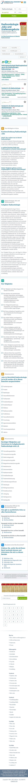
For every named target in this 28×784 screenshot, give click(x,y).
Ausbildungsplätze (14, 699)
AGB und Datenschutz (15, 640)
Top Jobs (12, 661)
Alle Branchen (8, 532)
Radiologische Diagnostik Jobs (13, 560)
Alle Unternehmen (14, 656)
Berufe (11, 712)
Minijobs (12, 666)
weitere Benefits (6, 77)
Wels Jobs (12, 741)
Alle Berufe (7, 568)
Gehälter (12, 714)
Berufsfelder (13, 704)
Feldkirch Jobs (13, 757)
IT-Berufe (12, 664)
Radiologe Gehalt (9, 525)
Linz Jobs (12, 728)
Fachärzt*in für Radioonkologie (11, 88)
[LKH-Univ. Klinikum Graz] (7, 62)
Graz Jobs (12, 726)
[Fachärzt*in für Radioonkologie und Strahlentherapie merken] (25, 102)
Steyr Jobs (12, 755)
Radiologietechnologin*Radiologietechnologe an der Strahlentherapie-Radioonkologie (14, 67)
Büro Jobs (12, 693)
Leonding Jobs (13, 762)
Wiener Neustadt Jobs (15, 752)
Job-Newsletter (23, 598)
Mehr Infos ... (22, 775)
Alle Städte (12, 654)
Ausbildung (12, 669)
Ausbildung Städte (14, 702)
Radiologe (7, 518)
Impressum (12, 642)
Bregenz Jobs (13, 760)
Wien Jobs (12, 723)
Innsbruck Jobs (13, 733)
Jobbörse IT (13, 765)
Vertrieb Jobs (13, 678)
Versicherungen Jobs (15, 685)
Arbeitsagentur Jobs (14, 690)
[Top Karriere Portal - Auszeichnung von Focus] (14, 588)
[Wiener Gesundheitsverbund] (7, 85)
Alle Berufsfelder (9, 537)
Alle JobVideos (13, 659)
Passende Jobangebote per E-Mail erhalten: (14, 595)
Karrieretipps (13, 709)
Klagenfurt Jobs (13, 736)
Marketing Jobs (13, 688)
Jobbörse (16, 779)
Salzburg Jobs (13, 731)
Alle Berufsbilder (8, 520)
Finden (14, 16)
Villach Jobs (12, 738)
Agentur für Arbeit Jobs (15, 717)
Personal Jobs (13, 683)
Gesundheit (20, 364)
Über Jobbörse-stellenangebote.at (17, 637)
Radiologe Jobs (8, 558)
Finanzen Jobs (13, 680)
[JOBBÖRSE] (12, 2)
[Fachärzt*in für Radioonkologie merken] (25, 84)
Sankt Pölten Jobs (14, 747)
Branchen (12, 707)
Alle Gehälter (7, 527)
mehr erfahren (5, 79)
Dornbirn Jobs (13, 750)
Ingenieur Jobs (13, 675)
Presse (11, 645)
